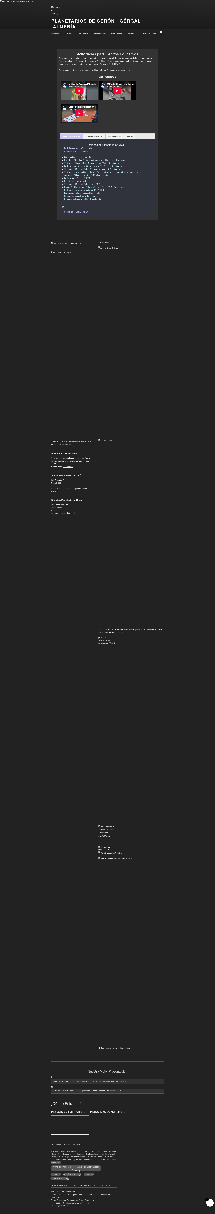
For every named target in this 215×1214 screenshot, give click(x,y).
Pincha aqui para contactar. (119, 70)
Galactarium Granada (76, 1156)
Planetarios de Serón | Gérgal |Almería (96, 23)
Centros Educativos (81, 1151)
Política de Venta (103, 1185)
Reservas (55, 33)
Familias (69, 1151)
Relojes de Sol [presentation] (114, 136)
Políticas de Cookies (77, 1185)
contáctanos (68, 466)
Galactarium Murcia (94, 1156)
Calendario (95, 1151)
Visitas (68, 33)
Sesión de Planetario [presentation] (71, 136)
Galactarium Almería (59, 1156)
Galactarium (83, 33)
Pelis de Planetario (108, 1151)
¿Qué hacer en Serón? (83, 1159)
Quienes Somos (99, 33)
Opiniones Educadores (95, 1154)
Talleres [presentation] (129, 136)
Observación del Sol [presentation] (94, 136)
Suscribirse (109, 1154)
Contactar (131, 33)
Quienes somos (69, 1154)
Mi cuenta (146, 33)
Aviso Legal (90, 1185)
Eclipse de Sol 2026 (108, 1159)
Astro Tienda (116, 33)
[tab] (71, 136)
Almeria (96, 1159)
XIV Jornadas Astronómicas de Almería (66, 1144)
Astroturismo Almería (64, 1159)
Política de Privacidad (59, 1185)
